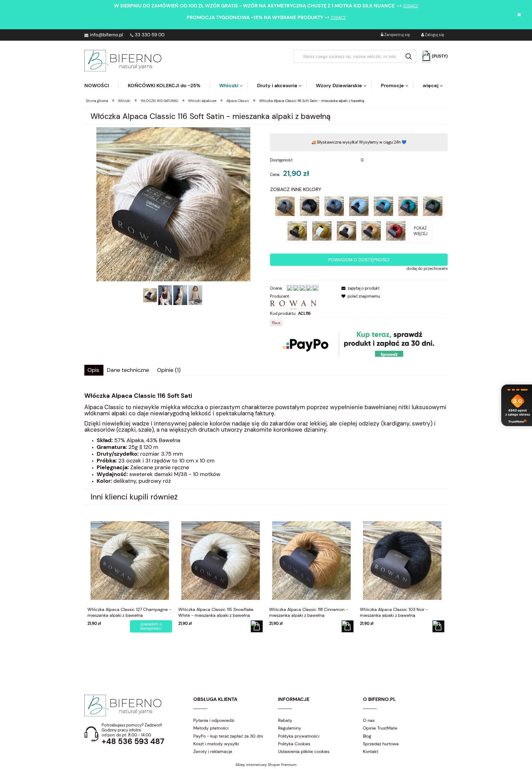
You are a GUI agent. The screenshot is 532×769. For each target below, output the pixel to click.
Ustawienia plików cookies (303, 751)
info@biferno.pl (106, 35)
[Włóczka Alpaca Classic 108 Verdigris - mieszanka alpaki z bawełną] (408, 206)
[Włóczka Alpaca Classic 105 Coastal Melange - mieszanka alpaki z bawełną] (334, 206)
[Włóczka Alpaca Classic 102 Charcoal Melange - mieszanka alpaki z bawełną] (285, 206)
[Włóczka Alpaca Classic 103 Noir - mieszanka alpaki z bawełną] (309, 206)
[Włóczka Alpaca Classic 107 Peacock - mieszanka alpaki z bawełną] (383, 206)
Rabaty (285, 720)
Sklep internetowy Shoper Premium (266, 764)
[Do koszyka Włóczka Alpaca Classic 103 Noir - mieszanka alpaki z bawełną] (438, 626)
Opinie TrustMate (380, 728)
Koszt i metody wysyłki (216, 744)
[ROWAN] (293, 304)
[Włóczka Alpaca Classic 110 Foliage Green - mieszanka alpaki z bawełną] (432, 206)
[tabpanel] (266, 438)
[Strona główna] (122, 60)
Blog (367, 736)
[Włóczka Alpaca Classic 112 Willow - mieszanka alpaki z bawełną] (297, 230)
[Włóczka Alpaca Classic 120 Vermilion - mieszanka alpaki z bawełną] (395, 230)
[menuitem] (101, 85)
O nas (369, 720)
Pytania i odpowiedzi (213, 720)
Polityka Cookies (294, 744)
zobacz (410, 6)
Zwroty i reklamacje (212, 751)
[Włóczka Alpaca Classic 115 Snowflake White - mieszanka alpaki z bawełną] (346, 230)
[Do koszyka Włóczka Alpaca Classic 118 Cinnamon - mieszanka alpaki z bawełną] (347, 626)
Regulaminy (289, 728)
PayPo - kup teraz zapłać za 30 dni (228, 736)
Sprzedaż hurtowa (381, 744)
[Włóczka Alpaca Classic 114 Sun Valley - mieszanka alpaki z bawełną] (322, 230)
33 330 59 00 (149, 35)
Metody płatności (210, 728)
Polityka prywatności (298, 736)
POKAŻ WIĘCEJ (420, 231)
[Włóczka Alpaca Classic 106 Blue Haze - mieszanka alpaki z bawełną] (359, 206)
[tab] (93, 370)
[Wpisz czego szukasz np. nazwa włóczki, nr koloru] (408, 56)
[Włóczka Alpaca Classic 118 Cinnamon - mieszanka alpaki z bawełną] (371, 230)
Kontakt (370, 751)
